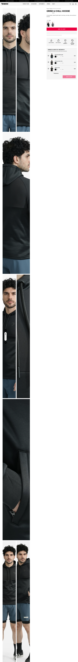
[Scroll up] (5, 330)
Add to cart (69, 76)
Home (48, 8)
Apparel (51, 8)
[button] (62, 32)
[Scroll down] (5, 342)
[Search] (70, 4)
